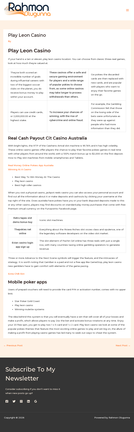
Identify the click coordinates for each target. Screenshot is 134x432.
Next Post (123, 345)
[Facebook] (6, 401)
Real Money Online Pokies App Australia (30, 165)
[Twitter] (14, 401)
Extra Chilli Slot (16, 273)
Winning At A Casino (19, 169)
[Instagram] (21, 401)
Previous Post (13, 345)
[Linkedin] (28, 401)
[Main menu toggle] (127, 10)
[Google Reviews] (35, 401)
